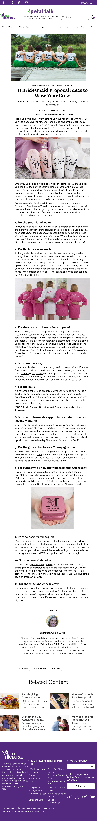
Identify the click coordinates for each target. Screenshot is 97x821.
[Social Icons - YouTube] (26, 3)
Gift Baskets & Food (37, 793)
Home (34, 85)
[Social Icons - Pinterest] (19, 3)
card (83, 229)
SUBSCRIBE (86, 2)
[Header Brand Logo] (7, 18)
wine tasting (50, 591)
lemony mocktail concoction (30, 547)
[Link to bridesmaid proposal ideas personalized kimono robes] (52, 320)
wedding (31, 118)
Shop (93, 27)
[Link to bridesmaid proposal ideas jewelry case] (52, 529)
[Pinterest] (84, 798)
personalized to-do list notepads (44, 271)
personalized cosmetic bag (41, 393)
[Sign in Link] (93, 18)
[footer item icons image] (12, 758)
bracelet (19, 474)
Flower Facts (80, 27)
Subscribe (81, 786)
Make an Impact (64, 27)
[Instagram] (77, 798)
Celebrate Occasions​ (25, 27)
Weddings (22, 668)
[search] (63, 17)
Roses (31, 781)
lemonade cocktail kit (73, 544)
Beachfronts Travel (37, 206)
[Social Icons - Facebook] (3, 3)
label (39, 454)
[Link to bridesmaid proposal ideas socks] (52, 179)
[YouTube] (92, 798)
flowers (25, 373)
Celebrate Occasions (45, 85)
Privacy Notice (10, 807)
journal (48, 564)
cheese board (31, 591)
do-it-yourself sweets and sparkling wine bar (64, 457)
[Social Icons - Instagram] (11, 3)
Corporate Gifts (35, 799)
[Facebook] (69, 798)
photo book (37, 564)
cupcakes (37, 373)
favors (43, 121)
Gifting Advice (7, 27)
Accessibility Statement (42, 807)
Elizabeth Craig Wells (52, 110)
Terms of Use (24, 807)
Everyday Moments (46, 27)
